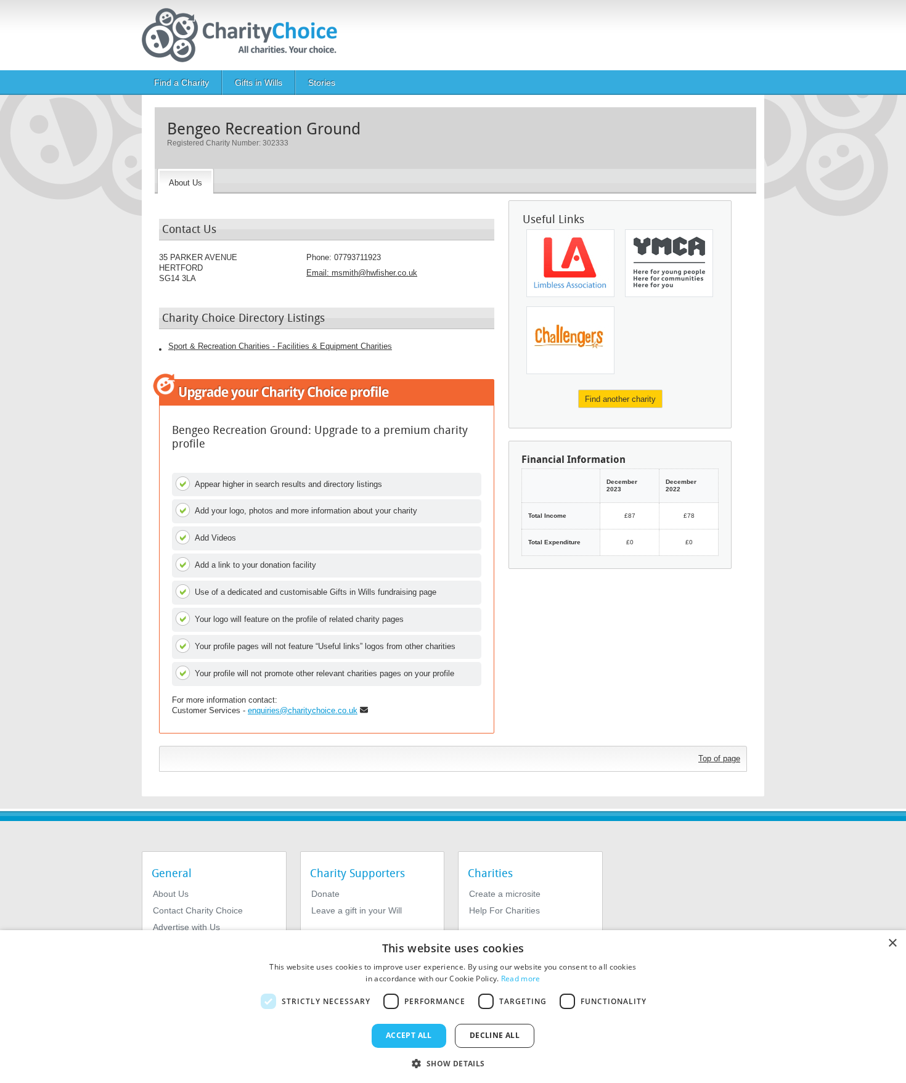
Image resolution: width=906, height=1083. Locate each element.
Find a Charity (181, 83)
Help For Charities (504, 910)
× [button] (892, 943)
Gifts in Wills (258, 83)
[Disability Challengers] (570, 340)
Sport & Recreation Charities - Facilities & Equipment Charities (280, 346)
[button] (452, 1062)
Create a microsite (505, 894)
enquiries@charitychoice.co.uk (302, 710)
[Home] (244, 35)
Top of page (719, 758)
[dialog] (453, 1006)
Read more (521, 978)
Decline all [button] (495, 1035)
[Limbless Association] (570, 263)
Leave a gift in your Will (356, 910)
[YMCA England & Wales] (669, 263)
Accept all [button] (409, 1035)
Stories (321, 83)
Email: (361, 272)
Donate (325, 894)
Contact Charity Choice (198, 910)
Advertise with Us (186, 927)
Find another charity (620, 399)
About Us (171, 894)
